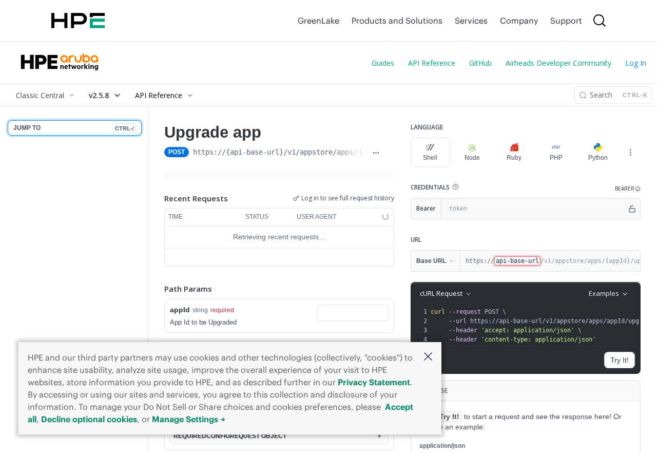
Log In (635, 63)
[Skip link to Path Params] (157, 289)
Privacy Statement (374, 382)
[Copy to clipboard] (389, 153)
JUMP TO (73, 128)
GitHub (480, 63)
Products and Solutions (397, 20)
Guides (383, 63)
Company (519, 20)
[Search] (599, 20)
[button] (428, 357)
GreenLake (318, 20)
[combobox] (353, 313)
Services (471, 20)
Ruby (514, 157)
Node (472, 157)
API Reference (431, 63)
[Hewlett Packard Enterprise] (78, 20)
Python (598, 157)
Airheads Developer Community (558, 63)
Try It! (619, 360)
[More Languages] (630, 152)
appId (180, 310)
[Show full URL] (375, 153)
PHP (556, 157)
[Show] (632, 208)
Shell (430, 157)
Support (566, 20)
